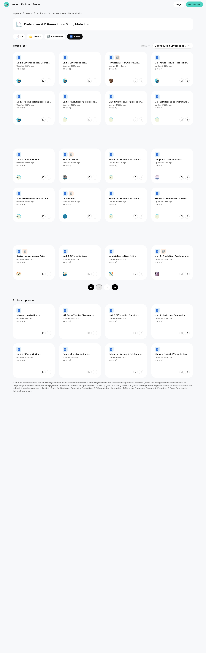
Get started (194, 4)
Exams (36, 4)
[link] (34, 69)
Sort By (144, 46)
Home (14, 4)
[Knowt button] (43, 80)
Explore (25, 4)
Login (179, 4)
